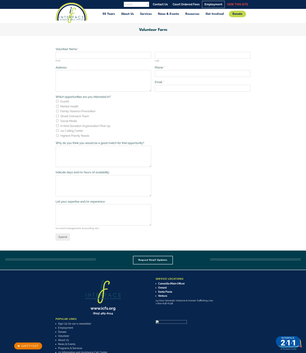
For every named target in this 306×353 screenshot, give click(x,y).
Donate (62, 331)
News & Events (66, 344)
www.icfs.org (103, 308)
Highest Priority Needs (74, 135)
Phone (160, 67)
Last (157, 60)
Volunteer (63, 336)
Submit (62, 237)
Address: (61, 67)
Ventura (162, 295)
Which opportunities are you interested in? (84, 97)
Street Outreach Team (74, 116)
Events (64, 101)
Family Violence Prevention (77, 111)
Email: (159, 82)
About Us (63, 340)
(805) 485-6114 (103, 313)
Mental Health (69, 106)
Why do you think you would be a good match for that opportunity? (100, 143)
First (58, 60)
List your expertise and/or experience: (80, 201)
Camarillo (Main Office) (171, 283)
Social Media (68, 121)
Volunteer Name (67, 49)
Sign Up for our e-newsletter (74, 323)
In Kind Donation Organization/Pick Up (85, 126)
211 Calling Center (71, 130)
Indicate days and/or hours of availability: (83, 172)
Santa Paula (165, 291)
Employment (65, 327)
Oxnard (162, 287)
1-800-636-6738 (164, 303)
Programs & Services (70, 348)
